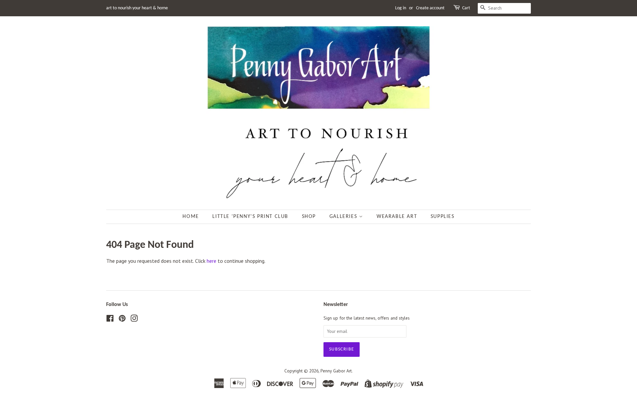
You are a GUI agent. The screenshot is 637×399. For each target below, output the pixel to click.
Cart (466, 8)
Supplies (443, 216)
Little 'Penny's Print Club (250, 216)
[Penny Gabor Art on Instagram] (134, 320)
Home (190, 216)
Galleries (344, 216)
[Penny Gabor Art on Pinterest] (122, 320)
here (211, 260)
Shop (309, 216)
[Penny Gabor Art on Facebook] (110, 320)
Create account (430, 8)
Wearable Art (397, 216)
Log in (400, 8)
